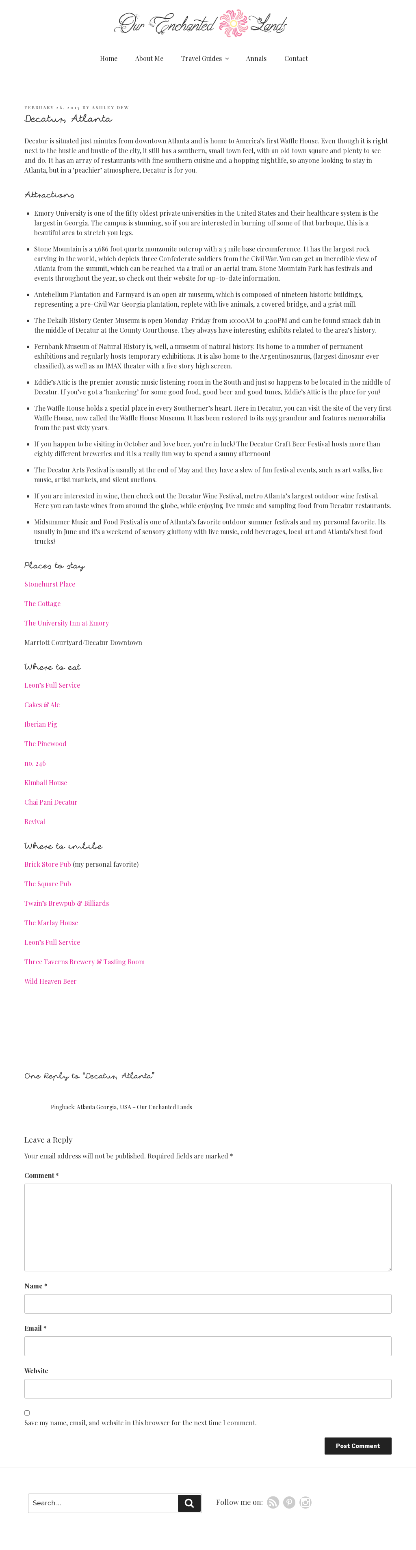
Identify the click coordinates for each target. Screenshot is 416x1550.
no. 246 (35, 763)
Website (36, 1370)
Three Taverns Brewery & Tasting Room (84, 961)
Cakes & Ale (42, 704)
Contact (296, 58)
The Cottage (42, 603)
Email (35, 1328)
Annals (256, 58)
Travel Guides (201, 58)
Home (108, 58)
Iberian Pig (40, 724)
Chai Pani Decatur (51, 802)
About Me (149, 58)
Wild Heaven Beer (50, 981)
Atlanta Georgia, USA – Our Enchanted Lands (134, 1107)
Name (36, 1286)
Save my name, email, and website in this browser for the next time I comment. (140, 1422)
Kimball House (45, 782)
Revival (34, 821)
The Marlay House (51, 922)
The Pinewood (45, 743)
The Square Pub (47, 883)
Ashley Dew (111, 107)
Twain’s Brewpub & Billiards (66, 903)
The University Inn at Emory (66, 623)
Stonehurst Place (49, 584)
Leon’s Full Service (52, 685)
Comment (41, 1175)
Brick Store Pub (47, 864)
